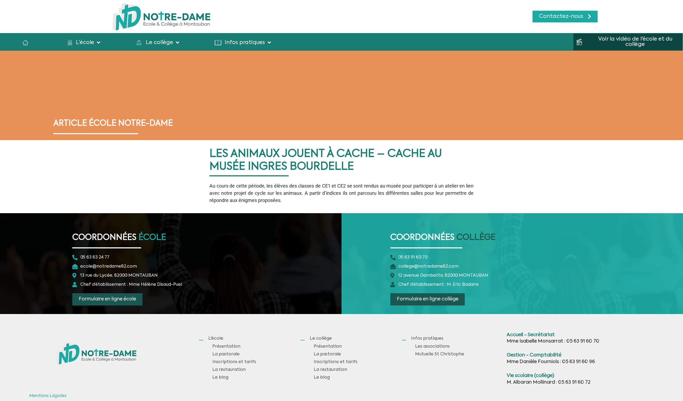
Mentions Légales (47, 396)
